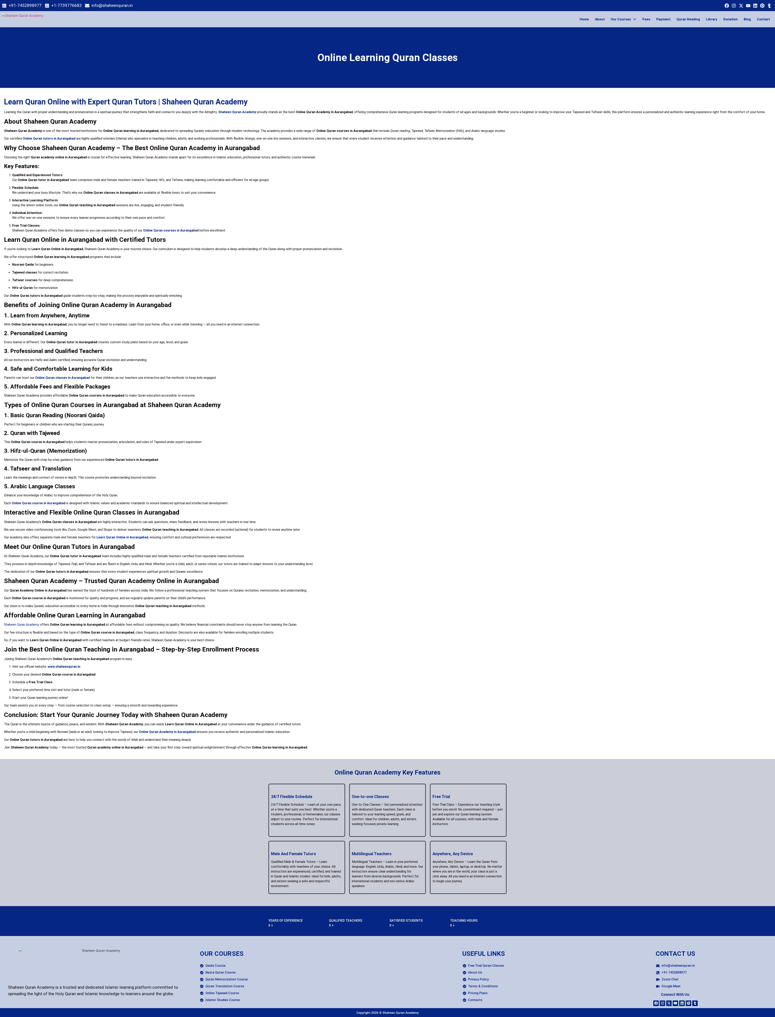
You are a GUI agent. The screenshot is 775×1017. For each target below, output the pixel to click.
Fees (646, 19)
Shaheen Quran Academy (237, 112)
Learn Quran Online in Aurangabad (122, 537)
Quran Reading (688, 19)
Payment (663, 19)
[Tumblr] (769, 5)
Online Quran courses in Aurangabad (171, 230)
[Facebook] (726, 5)
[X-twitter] (741, 5)
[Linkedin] (755, 5)
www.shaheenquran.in (64, 667)
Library (711, 19)
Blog (747, 19)
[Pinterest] (762, 5)
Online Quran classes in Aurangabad (62, 378)
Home (584, 19)
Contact (763, 19)
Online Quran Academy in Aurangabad (167, 732)
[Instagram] (733, 5)
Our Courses (621, 19)
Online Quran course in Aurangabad (38, 503)
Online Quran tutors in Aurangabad (49, 138)
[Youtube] (748, 5)
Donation (730, 19)
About (600, 19)
